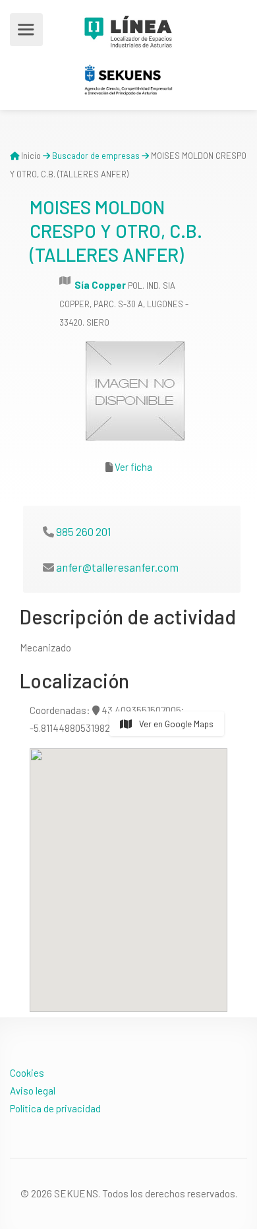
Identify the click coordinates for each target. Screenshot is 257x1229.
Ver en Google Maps (175, 724)
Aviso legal (32, 1090)
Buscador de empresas (96, 155)
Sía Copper (100, 285)
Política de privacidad (55, 1108)
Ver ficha (133, 467)
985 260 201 (83, 531)
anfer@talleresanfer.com (117, 567)
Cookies (27, 1073)
